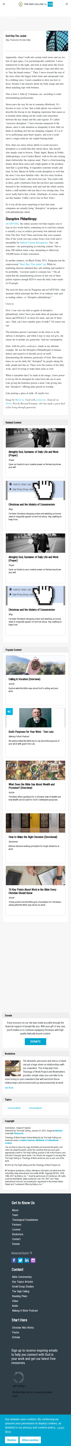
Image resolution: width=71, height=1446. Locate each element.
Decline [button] (11, 1439)
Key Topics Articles (22, 1281)
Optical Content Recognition (34, 242)
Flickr (8, 403)
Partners (16, 1224)
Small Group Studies (23, 1286)
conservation (14, 1108)
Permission (18, 1133)
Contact (16, 1239)
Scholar (16, 1337)
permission (41, 399)
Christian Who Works (23, 1327)
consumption (35, 1108)
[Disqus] (35, 968)
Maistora (19, 399)
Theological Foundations (25, 1219)
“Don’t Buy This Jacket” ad (32, 264)
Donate (8, 17)
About (9, 11)
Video (15, 1301)
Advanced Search (20, 1253)
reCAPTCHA (12, 223)
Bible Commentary (22, 1277)
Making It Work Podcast (25, 1310)
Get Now (9, 1087)
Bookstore (17, 1234)
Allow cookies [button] (30, 1439)
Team (15, 1215)
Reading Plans (19, 1296)
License (16, 1229)
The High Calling (20, 1291)
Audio (15, 1305)
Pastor (15, 1332)
